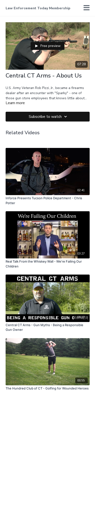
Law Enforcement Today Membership (38, 8)
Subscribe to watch (45, 116)
